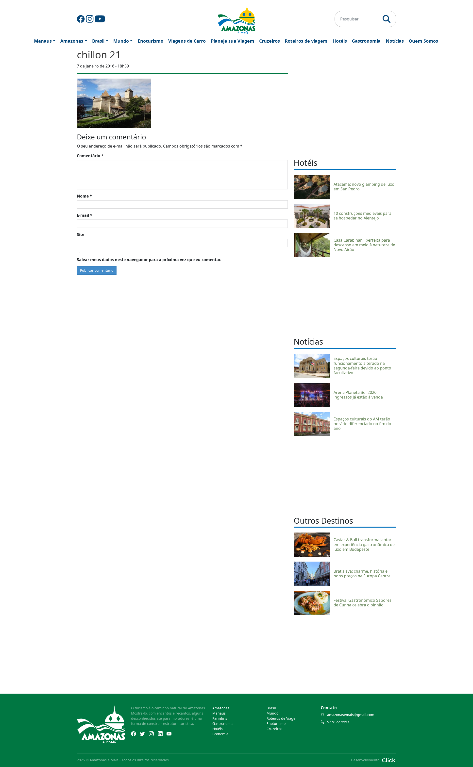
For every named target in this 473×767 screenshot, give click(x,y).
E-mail (84, 215)
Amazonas (71, 41)
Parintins (219, 718)
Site (80, 234)
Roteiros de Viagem (283, 718)
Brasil (98, 41)
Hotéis (340, 41)
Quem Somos (423, 41)
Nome (84, 196)
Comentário (90, 155)
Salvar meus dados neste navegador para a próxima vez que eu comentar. (149, 259)
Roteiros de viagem (306, 41)
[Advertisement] (345, 296)
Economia (220, 734)
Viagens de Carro (187, 41)
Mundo (121, 41)
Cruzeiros (269, 41)
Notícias (395, 41)
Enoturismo (150, 41)
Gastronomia (366, 41)
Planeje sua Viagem (232, 41)
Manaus (43, 41)
